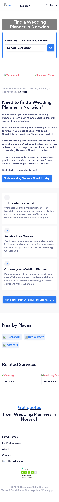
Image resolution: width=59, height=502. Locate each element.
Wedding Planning (38, 88)
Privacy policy (50, 490)
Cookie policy (32, 490)
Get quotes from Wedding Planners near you (29, 299)
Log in (53, 5)
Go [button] (51, 47)
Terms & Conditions (12, 490)
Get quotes (29, 407)
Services (6, 88)
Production (20, 88)
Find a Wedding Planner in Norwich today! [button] (27, 178)
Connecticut (9, 91)
